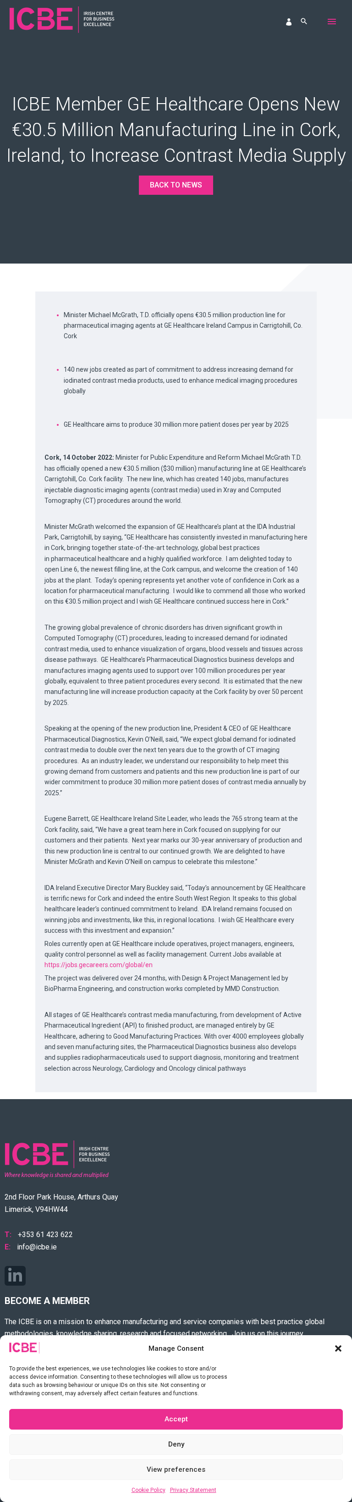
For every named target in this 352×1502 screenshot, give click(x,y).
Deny (176, 1444)
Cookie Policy (148, 1490)
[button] (338, 1348)
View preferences (176, 1469)
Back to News (176, 185)
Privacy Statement (193, 1490)
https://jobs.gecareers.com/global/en (98, 964)
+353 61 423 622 (45, 1234)
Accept (176, 1419)
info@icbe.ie (37, 1247)
